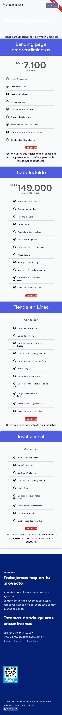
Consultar (31, 147)
